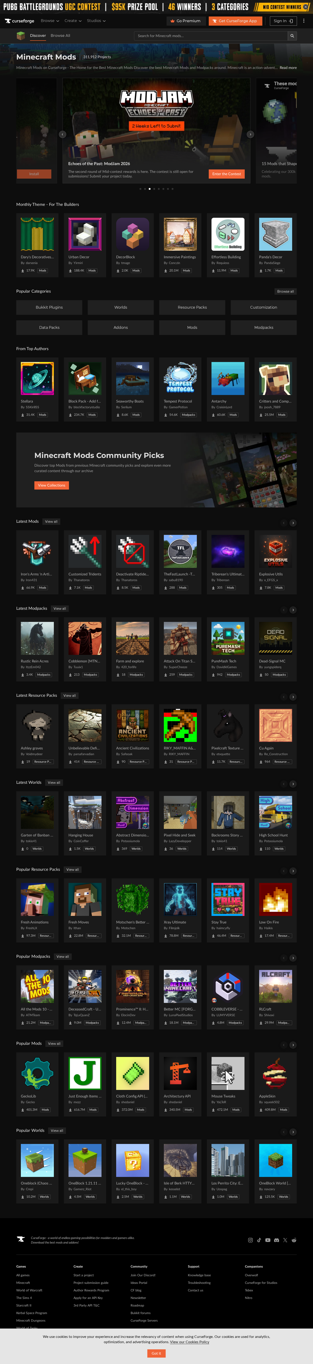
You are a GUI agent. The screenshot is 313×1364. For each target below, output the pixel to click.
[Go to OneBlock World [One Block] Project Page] (276, 1171)
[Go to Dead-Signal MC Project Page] (276, 649)
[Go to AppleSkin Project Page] (276, 1084)
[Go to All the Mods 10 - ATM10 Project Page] (37, 997)
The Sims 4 (24, 1298)
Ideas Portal (139, 1283)
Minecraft (23, 1283)
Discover (38, 35)
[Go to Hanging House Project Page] (85, 823)
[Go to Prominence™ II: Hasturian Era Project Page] (133, 997)
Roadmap (137, 1305)
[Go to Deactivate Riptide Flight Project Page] (133, 562)
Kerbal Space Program (31, 1313)
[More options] (303, 21)
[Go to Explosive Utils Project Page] (276, 562)
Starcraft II (23, 1305)
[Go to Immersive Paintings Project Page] (180, 245)
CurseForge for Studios (261, 1283)
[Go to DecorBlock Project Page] (133, 245)
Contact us (195, 1290)
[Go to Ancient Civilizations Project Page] (133, 736)
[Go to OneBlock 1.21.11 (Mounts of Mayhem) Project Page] (85, 1171)
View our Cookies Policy (189, 1342)
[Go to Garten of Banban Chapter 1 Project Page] (37, 823)
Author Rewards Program (91, 1290)
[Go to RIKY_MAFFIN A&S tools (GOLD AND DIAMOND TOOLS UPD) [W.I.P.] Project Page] (180, 736)
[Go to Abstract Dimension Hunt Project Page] (133, 823)
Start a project (84, 1275)
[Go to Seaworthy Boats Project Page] (133, 389)
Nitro (248, 1298)
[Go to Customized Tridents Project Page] (85, 562)
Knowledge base (199, 1275)
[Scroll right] (293, 523)
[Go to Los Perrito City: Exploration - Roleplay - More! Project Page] (228, 1171)
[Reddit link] (294, 1240)
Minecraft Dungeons (30, 1320)
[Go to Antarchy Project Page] (228, 389)
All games (23, 1275)
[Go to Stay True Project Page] (228, 910)
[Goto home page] (20, 21)
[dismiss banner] (305, 7)
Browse (48, 21)
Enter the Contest (226, 174)
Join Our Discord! (143, 1275)
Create (71, 21)
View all (51, 522)
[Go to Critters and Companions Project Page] (276, 389)
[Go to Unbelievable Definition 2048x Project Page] (85, 736)
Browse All (60, 35)
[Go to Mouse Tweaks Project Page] (228, 1084)
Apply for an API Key (88, 1298)
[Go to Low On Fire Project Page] (276, 910)
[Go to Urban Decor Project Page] (85, 245)
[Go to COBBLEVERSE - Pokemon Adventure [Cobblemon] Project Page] (228, 997)
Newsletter (138, 1298)
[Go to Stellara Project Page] (37, 389)
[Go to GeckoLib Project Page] (37, 1084)
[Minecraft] (20, 36)
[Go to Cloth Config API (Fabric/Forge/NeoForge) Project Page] (133, 1084)
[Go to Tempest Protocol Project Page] (180, 389)
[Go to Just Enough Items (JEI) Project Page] (85, 1084)
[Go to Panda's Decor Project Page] (276, 245)
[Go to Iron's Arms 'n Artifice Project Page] (37, 562)
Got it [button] (156, 1353)
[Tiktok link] (259, 1240)
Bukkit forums (141, 1313)
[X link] (285, 1240)
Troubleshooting (199, 1283)
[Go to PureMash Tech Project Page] (228, 649)
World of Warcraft (29, 1290)
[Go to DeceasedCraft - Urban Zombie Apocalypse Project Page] (85, 997)
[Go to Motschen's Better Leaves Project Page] (133, 910)
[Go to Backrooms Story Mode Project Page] (228, 823)
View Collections (51, 485)
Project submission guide (91, 1283)
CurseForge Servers (144, 1320)
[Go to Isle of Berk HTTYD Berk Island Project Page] (180, 1171)
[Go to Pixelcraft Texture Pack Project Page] (228, 736)
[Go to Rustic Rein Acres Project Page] (37, 649)
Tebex (249, 1290)
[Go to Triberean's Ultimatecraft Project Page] (228, 562)
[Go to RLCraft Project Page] (276, 997)
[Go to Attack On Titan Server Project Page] (180, 649)
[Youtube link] (268, 1240)
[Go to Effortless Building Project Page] (228, 245)
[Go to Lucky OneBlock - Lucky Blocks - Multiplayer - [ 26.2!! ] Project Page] (133, 1171)
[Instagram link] (250, 1240)
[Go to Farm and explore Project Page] (133, 649)
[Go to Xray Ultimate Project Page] (180, 910)
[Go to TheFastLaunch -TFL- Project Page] (180, 562)
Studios (94, 21)
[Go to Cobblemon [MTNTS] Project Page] (85, 649)
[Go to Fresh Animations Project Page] (37, 910)
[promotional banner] (156, 7)
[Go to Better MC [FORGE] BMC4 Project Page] (180, 997)
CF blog (136, 1290)
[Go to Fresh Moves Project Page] (85, 910)
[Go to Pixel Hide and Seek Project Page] (180, 823)
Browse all (285, 291)
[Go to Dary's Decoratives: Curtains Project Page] (37, 245)
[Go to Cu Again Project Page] (276, 736)
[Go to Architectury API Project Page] (180, 1084)
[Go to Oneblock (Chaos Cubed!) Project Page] (37, 1171)
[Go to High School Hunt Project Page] (276, 823)
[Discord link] (276, 1240)
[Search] (292, 36)
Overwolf (251, 1275)
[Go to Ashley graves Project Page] (37, 736)
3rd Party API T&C (86, 1305)
